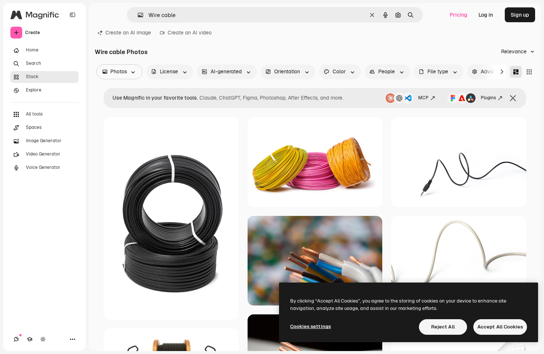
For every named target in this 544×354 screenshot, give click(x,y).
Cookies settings (310, 326)
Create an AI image (128, 32)
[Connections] (16, 339)
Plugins (488, 98)
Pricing (458, 14)
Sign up (520, 14)
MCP (423, 98)
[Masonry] (516, 72)
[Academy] (30, 339)
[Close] (512, 98)
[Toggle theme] (43, 339)
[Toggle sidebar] (72, 15)
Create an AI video (190, 32)
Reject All (443, 327)
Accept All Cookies (500, 327)
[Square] (529, 72)
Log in (485, 14)
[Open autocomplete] (137, 15)
